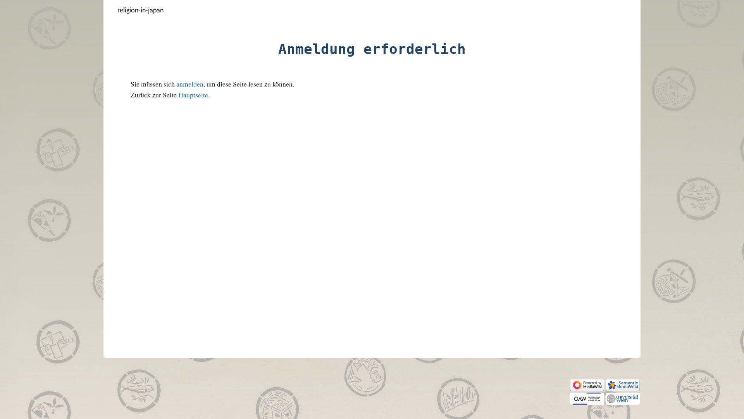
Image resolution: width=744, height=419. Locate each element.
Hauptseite (193, 94)
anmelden (189, 83)
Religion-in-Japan (140, 10)
